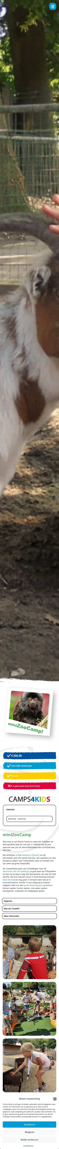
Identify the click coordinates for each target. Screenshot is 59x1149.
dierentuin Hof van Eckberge (16, 871)
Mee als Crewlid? (11, 908)
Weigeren (29, 1132)
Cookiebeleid (28, 1145)
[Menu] (52, 6)
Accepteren (29, 1124)
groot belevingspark (33, 885)
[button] (55, 1098)
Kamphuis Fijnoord (30, 855)
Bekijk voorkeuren (29, 1139)
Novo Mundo (9, 879)
